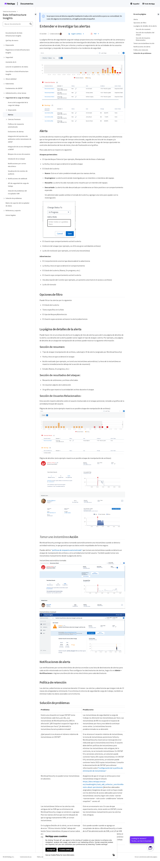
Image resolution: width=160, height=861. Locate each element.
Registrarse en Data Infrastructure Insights (18, 51)
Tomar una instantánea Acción (144, 43)
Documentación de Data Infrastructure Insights (14, 34)
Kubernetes (10, 84)
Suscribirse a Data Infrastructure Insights (17, 72)
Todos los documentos (9, 11)
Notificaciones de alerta (142, 47)
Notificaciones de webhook (17, 178)
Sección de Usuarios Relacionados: (143, 39)
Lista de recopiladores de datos (17, 67)
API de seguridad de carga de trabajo (18, 184)
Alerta (136, 19)
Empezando (10, 45)
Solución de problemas (14, 198)
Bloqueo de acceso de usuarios (19, 154)
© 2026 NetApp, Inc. (8, 857)
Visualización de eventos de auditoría (18, 172)
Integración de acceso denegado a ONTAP (19, 148)
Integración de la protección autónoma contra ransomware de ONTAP (19, 139)
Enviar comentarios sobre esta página (146, 857)
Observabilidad (11, 79)
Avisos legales (11, 215)
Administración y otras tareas (16, 93)
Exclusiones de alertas (16, 132)
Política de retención (141, 50)
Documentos (26, 3)
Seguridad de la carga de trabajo (18, 98)
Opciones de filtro (140, 23)
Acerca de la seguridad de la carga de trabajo (18, 103)
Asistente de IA (11, 62)
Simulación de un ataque (16, 159)
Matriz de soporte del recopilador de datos (17, 204)
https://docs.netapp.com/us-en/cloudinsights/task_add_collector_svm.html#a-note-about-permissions (103, 784)
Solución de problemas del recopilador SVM (17, 192)
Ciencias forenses (14, 119)
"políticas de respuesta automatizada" (66, 550)
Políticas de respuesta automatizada (16, 125)
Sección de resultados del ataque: (145, 33)
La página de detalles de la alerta (145, 26)
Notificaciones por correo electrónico (17, 164)
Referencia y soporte (13, 210)
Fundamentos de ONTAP (14, 88)
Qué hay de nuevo (12, 40)
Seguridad (9, 57)
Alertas (10, 115)
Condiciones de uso (25, 857)
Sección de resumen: (143, 29)
